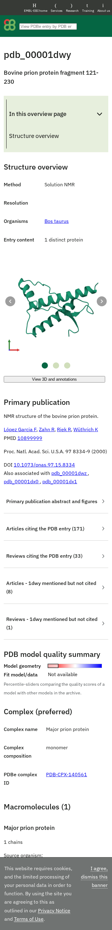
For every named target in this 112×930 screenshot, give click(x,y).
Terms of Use (29, 919)
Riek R (64, 429)
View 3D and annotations (54, 379)
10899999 (29, 438)
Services (57, 11)
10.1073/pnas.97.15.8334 (44, 465)
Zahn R (46, 429)
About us (103, 11)
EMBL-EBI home (35, 11)
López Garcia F (20, 429)
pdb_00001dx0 (22, 481)
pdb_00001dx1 (59, 481)
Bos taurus (56, 221)
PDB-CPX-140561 (66, 774)
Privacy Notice (54, 910)
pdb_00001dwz (69, 473)
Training (88, 11)
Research (72, 11)
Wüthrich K (85, 429)
